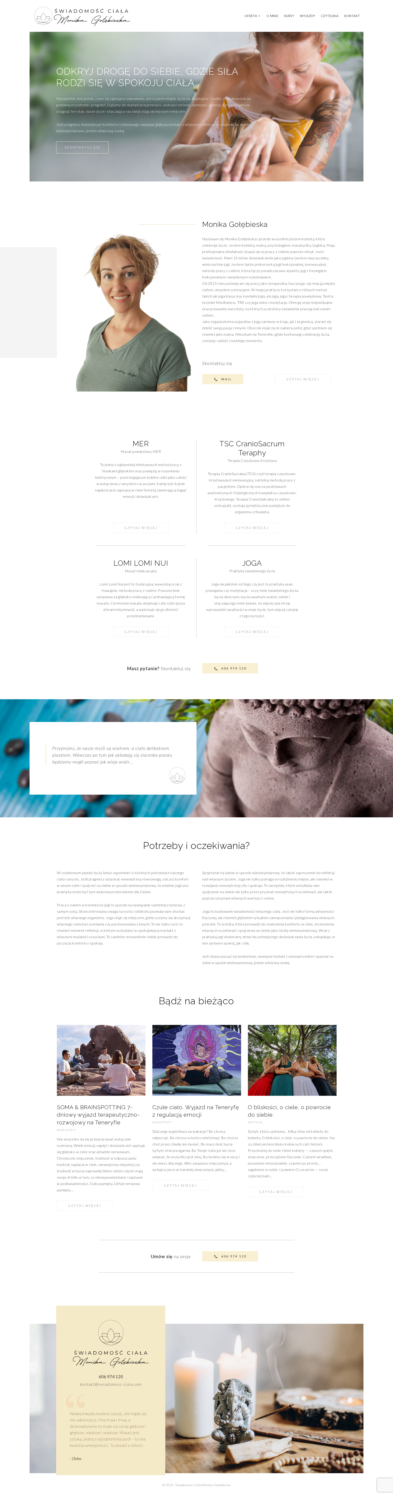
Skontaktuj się (176, 668)
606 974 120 (111, 1376)
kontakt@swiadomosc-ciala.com (111, 1384)
